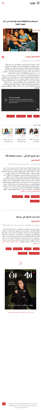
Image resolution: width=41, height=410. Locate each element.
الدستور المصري (34, 253)
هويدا (29, 116)
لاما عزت (36, 61)
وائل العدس (35, 164)
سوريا (27, 196)
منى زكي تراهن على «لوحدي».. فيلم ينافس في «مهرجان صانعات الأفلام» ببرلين (7, 141)
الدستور (9, 248)
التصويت (36, 248)
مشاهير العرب (21, 116)
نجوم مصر (28, 248)
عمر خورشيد (10, 116)
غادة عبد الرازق (18, 248)
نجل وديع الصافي (17, 196)
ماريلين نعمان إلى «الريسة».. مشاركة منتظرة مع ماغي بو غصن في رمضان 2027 (20, 141)
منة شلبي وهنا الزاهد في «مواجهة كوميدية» (34, 141)
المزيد (15, 407)
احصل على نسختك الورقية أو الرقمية (20, 312)
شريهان (36, 116)
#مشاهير (37, 135)
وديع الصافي (35, 196)
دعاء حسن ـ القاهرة (33, 225)
